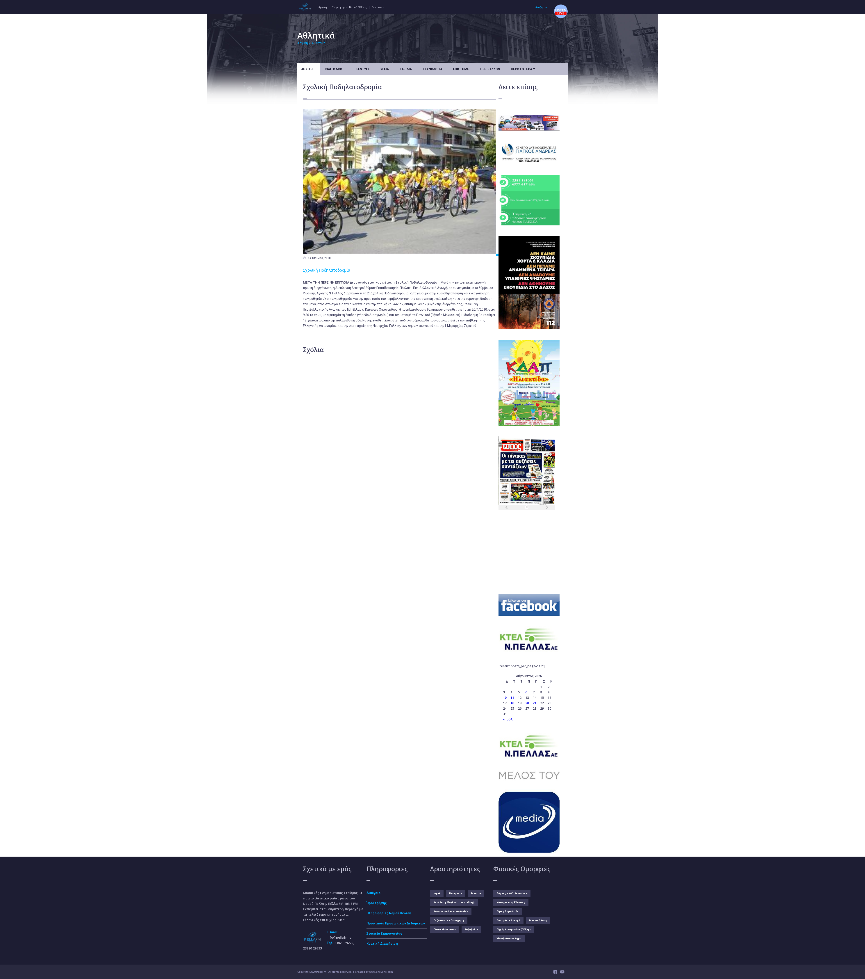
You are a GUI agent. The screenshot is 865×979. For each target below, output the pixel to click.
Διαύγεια (373, 893)
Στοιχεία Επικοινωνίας (384, 933)
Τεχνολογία (432, 69)
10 (505, 697)
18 (512, 703)
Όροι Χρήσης (376, 903)
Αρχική (323, 7)
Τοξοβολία (471, 929)
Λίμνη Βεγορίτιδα (508, 911)
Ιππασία (476, 893)
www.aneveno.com (381, 971)
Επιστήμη (461, 69)
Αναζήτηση (542, 7)
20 (527, 703)
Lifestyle (362, 69)
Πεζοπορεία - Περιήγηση (448, 920)
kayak (436, 893)
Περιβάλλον (490, 69)
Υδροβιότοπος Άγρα (509, 938)
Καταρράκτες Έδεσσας (511, 902)
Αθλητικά (319, 43)
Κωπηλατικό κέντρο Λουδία (450, 911)
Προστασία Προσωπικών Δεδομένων (395, 923)
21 (534, 703)
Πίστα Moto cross (444, 929)
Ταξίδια (406, 69)
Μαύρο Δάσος (538, 920)
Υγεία (384, 69)
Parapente (455, 893)
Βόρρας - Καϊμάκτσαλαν (512, 893)
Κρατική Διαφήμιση (382, 943)
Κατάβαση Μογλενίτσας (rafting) (453, 902)
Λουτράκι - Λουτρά (508, 920)
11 (512, 697)
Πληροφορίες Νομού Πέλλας (349, 7)
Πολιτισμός (333, 69)
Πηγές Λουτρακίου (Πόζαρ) (513, 929)
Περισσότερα (523, 68)
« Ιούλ (507, 719)
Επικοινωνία (379, 7)
